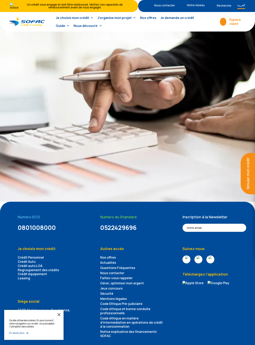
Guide (60, 26)
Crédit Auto (26, 261)
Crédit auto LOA (30, 266)
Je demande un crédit (177, 18)
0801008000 (37, 227)
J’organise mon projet (114, 18)
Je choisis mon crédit (72, 18)
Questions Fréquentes (117, 268)
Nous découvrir (86, 26)
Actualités (108, 262)
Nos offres (148, 18)
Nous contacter (112, 273)
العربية (241, 5)
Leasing (24, 278)
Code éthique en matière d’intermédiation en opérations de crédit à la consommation (131, 322)
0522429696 (118, 227)
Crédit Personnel (31, 257)
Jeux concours (111, 288)
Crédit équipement (32, 274)
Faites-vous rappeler (116, 278)
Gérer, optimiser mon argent (122, 283)
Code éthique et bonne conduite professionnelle (125, 311)
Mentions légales (113, 299)
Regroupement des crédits (38, 270)
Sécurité (106, 293)
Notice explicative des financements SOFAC (128, 333)
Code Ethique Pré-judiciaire (121, 304)
